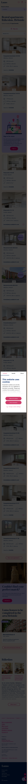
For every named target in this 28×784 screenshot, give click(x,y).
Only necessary (13, 402)
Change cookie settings (14, 406)
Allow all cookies (13, 398)
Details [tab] (13, 373)
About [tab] (22, 373)
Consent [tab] (5, 373)
